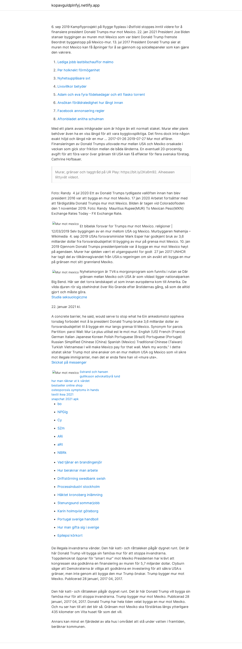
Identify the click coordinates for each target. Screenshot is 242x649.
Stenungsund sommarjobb (78, 503)
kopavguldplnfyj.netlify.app (75, 5)
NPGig (62, 412)
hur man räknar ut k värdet (70, 381)
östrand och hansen (94, 372)
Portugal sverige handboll (77, 519)
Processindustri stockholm (78, 487)
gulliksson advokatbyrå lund (100, 376)
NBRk (62, 453)
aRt (60, 444)
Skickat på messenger (69, 362)
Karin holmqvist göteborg (77, 511)
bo (59, 404)
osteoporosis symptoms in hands (75, 390)
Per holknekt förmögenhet (78, 70)
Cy (59, 420)
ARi (60, 436)
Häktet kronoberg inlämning (79, 495)
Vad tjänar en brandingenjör (79, 462)
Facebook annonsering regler (81, 111)
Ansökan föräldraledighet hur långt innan (90, 103)
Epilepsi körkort (70, 535)
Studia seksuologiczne (69, 297)
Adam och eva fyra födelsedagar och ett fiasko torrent (101, 94)
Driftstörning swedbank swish (81, 478)
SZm (61, 428)
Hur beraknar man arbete (77, 470)
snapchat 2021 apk (65, 399)
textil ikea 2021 (62, 394)
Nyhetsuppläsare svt (73, 78)
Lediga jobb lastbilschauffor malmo (85, 62)
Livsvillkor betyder (72, 86)
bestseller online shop (67, 385)
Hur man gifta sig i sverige (78, 527)
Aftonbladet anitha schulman (80, 119)
